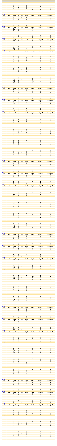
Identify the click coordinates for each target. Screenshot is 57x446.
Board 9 (3, 99)
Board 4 (3, 38)
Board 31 (3, 367)
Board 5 (3, 50)
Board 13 (3, 148)
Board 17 (3, 196)
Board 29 (3, 342)
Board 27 (3, 318)
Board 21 (3, 245)
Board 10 (3, 111)
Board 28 (3, 330)
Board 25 (3, 294)
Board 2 (3, 14)
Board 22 (3, 257)
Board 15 (3, 172)
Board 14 (3, 160)
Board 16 (3, 184)
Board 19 (3, 221)
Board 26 (3, 306)
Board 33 (3, 391)
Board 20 (3, 233)
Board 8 (3, 87)
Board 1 (3, 2)
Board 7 (3, 75)
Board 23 (3, 269)
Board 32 (3, 379)
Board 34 (3, 403)
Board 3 (3, 26)
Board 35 (3, 415)
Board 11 (3, 123)
